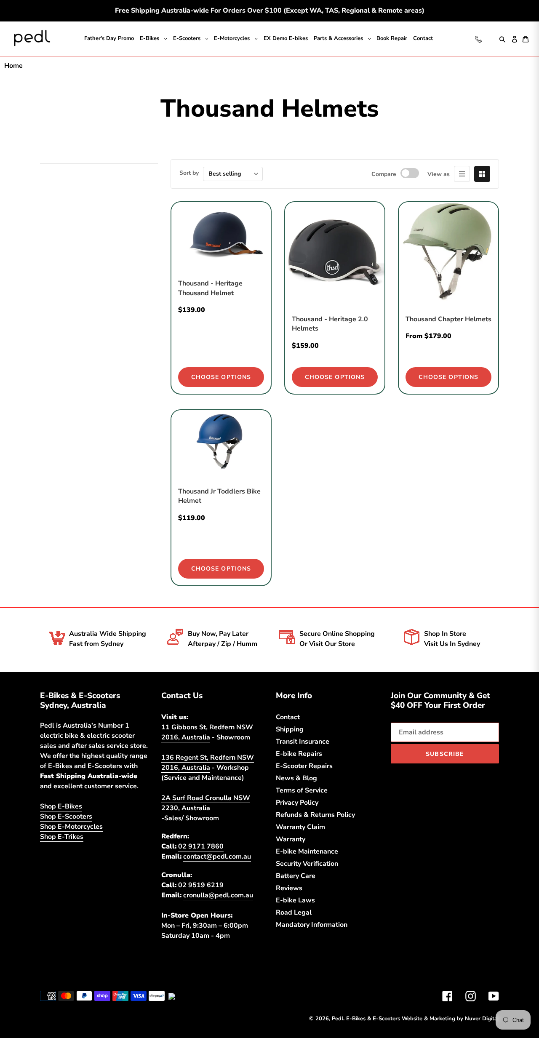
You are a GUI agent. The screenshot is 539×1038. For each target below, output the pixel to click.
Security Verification (309, 863)
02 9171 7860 (201, 846)
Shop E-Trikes (62, 846)
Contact (289, 717)
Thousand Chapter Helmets (436, 324)
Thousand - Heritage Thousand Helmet (212, 288)
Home (14, 65)
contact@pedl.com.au (218, 856)
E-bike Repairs (299, 753)
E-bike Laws (295, 900)
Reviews (290, 888)
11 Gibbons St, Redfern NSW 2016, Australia (209, 732)
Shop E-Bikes (61, 816)
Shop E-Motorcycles (73, 836)
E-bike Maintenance (307, 851)
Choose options (221, 377)
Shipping (290, 729)
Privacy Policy (298, 802)
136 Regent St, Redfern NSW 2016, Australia (210, 762)
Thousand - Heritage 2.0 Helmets (331, 324)
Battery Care (297, 876)
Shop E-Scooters (68, 826)
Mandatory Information (313, 924)
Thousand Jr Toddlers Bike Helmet (213, 496)
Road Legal (294, 912)
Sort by (190, 173)
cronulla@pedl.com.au (219, 895)
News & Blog (297, 778)
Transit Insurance (304, 741)
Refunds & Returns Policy (317, 814)
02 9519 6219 (201, 885)
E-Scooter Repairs (306, 766)
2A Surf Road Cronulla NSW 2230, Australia (207, 803)
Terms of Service (303, 790)
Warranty (291, 839)
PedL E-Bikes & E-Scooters (357, 1018)
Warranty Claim (301, 827)
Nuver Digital (481, 1018)
